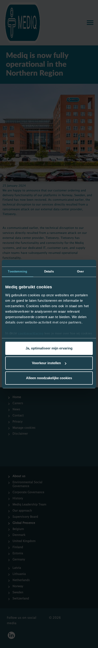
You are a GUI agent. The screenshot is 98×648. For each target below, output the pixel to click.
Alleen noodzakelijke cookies (49, 378)
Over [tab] (80, 271)
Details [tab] (49, 271)
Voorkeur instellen (46, 363)
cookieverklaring (30, 333)
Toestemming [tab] (17, 271)
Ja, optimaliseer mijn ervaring (49, 348)
